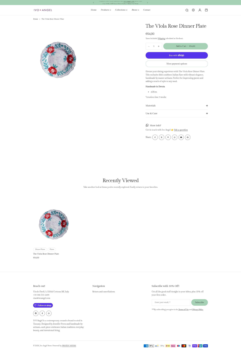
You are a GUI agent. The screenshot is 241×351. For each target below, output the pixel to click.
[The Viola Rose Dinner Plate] (54, 220)
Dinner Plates (40, 249)
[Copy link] (187, 137)
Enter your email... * (162, 302)
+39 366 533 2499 (41, 295)
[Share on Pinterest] (168, 137)
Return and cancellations (103, 292)
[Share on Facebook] (155, 137)
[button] (93, 3)
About (134, 10)
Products (105, 10)
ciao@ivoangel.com (41, 298)
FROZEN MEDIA (69, 346)
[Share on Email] (181, 137)
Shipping (161, 39)
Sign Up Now (133, 3)
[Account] (200, 10)
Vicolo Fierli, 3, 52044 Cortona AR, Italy (51, 292)
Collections (120, 10)
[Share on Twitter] (161, 137)
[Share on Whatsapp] (174, 137)
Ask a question (181, 130)
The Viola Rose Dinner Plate (46, 254)
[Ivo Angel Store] (43, 10)
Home (35, 19)
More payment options (176, 64)
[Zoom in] (58, 54)
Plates (52, 249)
